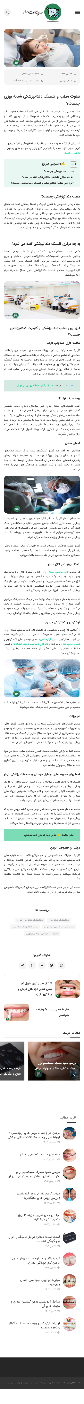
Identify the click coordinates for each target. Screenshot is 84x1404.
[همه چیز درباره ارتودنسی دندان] (69, 1155)
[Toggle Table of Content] (71, 164)
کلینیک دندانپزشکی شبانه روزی (25, 927)
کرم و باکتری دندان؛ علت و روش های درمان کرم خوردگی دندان (36, 1260)
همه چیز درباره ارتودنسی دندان (40, 1154)
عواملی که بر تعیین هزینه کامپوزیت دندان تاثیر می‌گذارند (37, 1217)
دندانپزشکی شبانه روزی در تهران (34, 385)
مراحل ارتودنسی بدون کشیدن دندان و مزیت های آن (35, 1303)
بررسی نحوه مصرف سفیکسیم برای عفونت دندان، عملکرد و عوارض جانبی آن (34, 1174)
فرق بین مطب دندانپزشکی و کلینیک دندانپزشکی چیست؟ (42, 183)
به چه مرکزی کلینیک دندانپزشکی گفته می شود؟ (47, 177)
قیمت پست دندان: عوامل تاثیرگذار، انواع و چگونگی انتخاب (34, 1239)
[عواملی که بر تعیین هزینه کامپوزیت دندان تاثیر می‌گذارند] (69, 1216)
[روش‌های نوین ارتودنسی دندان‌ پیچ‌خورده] (69, 1281)
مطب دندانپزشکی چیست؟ (58, 171)
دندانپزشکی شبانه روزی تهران (30, 920)
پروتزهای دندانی (40, 644)
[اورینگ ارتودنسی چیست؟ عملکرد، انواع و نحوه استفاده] (69, 1324)
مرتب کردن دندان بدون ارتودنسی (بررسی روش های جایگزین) (38, 1195)
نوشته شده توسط (26, 81)
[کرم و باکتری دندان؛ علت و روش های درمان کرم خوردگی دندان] (69, 1259)
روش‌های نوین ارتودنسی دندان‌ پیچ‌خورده (40, 1282)
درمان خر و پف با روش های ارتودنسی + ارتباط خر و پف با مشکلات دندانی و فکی (34, 1135)
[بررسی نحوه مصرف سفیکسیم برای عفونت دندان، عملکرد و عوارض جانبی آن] (69, 1173)
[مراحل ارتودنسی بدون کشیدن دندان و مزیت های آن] (69, 1302)
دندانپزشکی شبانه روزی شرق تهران (59, 927)
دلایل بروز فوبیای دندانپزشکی (40, 835)
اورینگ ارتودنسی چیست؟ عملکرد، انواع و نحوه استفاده (34, 1325)
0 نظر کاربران (66, 81)
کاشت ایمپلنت (21, 644)
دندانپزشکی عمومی (30, 74)
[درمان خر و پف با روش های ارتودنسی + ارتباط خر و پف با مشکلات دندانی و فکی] (69, 1133)
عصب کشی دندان (70, 644)
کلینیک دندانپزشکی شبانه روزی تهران (42, 933)
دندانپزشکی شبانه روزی (55, 572)
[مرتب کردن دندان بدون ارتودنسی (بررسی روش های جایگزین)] (69, 1194)
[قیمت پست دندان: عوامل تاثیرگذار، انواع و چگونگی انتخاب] (69, 1237)
